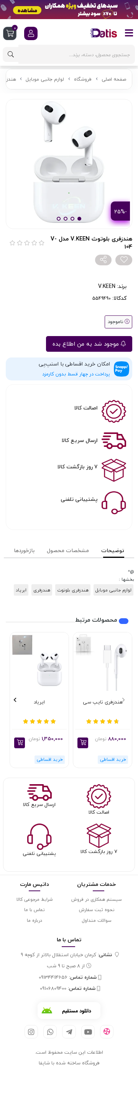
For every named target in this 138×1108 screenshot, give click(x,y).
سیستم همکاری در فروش (96, 899)
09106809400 (67, 989)
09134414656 (68, 977)
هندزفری (41, 590)
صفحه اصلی (114, 79)
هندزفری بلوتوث (73, 590)
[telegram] (69, 1031)
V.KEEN (106, 286)
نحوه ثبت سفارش (96, 910)
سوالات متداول (97, 920)
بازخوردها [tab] (24, 550)
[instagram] (31, 1031)
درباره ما (34, 920)
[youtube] (88, 1031)
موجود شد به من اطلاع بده (87, 344)
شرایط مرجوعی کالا (34, 899)
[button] (83, 743)
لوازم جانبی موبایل (45, 79)
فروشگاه (83, 79)
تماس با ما (34, 910)
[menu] (129, 33)
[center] (11, 54)
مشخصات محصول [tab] (68, 550)
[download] (69, 1010)
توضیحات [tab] (112, 550)
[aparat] (106, 1032)
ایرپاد (21, 590)
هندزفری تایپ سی (103, 702)
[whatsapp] (50, 1031)
